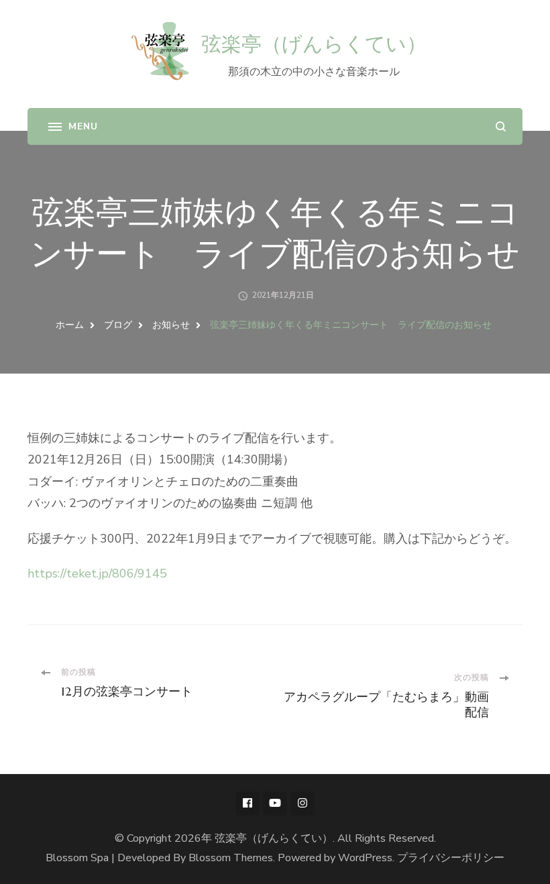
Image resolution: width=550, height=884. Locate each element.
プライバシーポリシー (450, 857)
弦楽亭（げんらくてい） (314, 44)
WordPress (365, 857)
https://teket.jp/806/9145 (97, 573)
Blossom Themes (230, 857)
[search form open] (501, 126)
